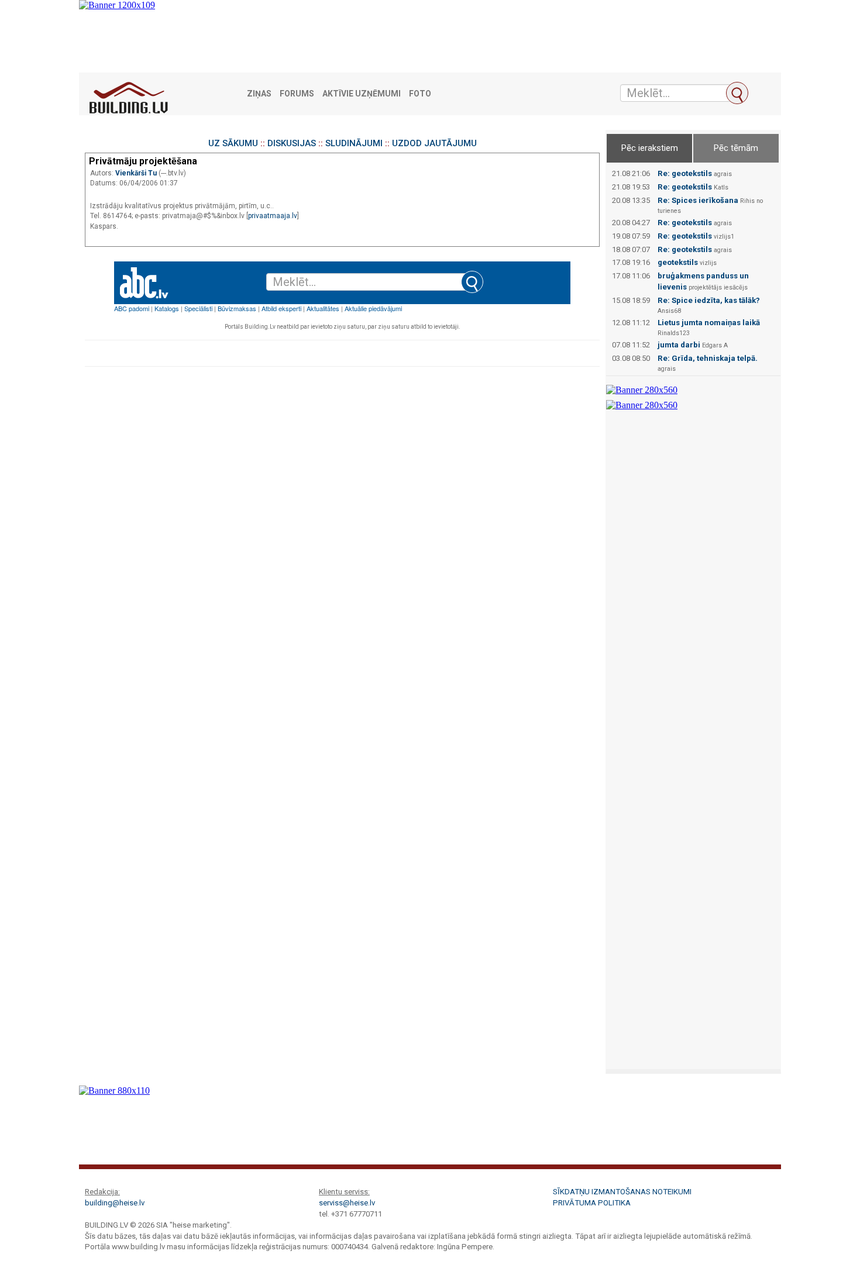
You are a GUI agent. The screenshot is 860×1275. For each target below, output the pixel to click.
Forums (297, 93)
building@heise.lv (115, 1202)
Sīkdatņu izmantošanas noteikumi (622, 1191)
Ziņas (259, 93)
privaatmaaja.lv (272, 216)
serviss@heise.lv (347, 1202)
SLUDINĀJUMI (354, 143)
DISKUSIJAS (291, 143)
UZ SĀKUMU (233, 143)
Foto (420, 93)
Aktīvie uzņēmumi (361, 93)
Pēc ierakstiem (649, 148)
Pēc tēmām (736, 148)
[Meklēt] (737, 93)
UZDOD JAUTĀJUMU (434, 143)
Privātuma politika (592, 1202)
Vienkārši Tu (137, 173)
